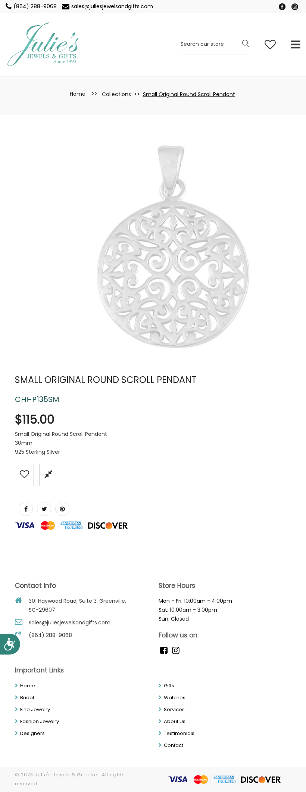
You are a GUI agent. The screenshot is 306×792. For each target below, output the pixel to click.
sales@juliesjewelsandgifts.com (112, 6)
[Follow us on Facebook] (26, 509)
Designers (32, 733)
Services (174, 709)
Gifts (169, 685)
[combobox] (215, 44)
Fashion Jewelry (39, 721)
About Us (174, 721)
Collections (116, 94)
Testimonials (179, 733)
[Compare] (48, 474)
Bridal (27, 697)
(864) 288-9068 (35, 6)
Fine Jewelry (35, 709)
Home (77, 94)
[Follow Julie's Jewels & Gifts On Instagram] (294, 6)
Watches (174, 697)
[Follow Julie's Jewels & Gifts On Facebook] (283, 6)
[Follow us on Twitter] (44, 509)
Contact (173, 745)
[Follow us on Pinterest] (62, 509)
